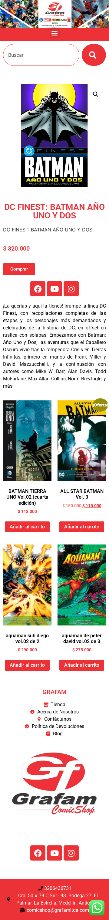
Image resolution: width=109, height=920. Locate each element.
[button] (55, 33)
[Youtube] (54, 288)
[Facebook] (37, 288)
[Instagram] (71, 288)
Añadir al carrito (27, 527)
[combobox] (41, 55)
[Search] (94, 55)
